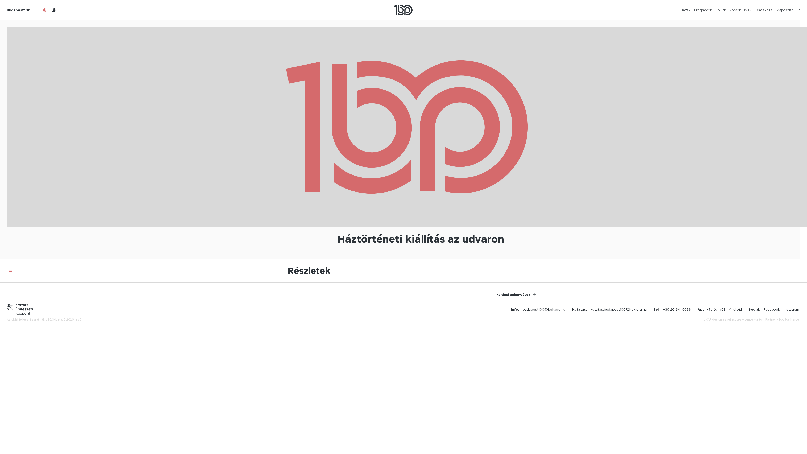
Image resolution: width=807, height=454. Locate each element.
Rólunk (720, 10)
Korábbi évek (740, 10)
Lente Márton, (755, 319)
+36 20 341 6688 (677, 309)
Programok (703, 10)
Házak (685, 10)
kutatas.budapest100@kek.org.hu (618, 309)
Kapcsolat (785, 10)
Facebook (771, 309)
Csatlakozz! (764, 10)
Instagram (791, 309)
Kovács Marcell (789, 319)
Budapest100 (18, 10)
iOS (723, 309)
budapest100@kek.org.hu (543, 309)
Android (735, 309)
